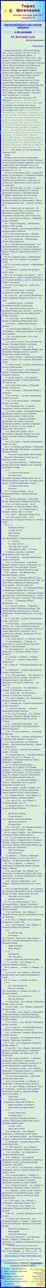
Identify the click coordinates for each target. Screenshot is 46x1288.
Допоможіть (36, 1263)
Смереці (17, 1286)
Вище (23, 1255)
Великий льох (38, 45)
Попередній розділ (12, 1255)
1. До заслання (23, 32)
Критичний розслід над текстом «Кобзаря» (23, 26)
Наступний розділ (34, 1255)
